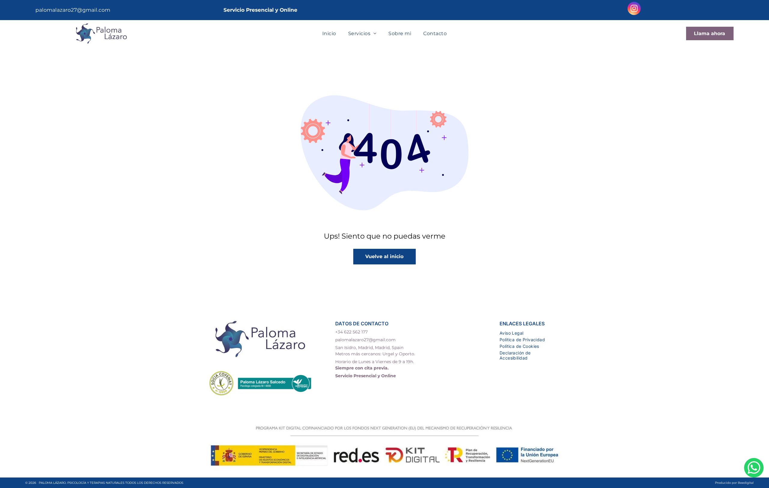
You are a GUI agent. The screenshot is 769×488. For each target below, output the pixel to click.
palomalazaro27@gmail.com (72, 10)
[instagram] (634, 9)
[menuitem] (329, 33)
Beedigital (746, 483)
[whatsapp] (754, 468)
